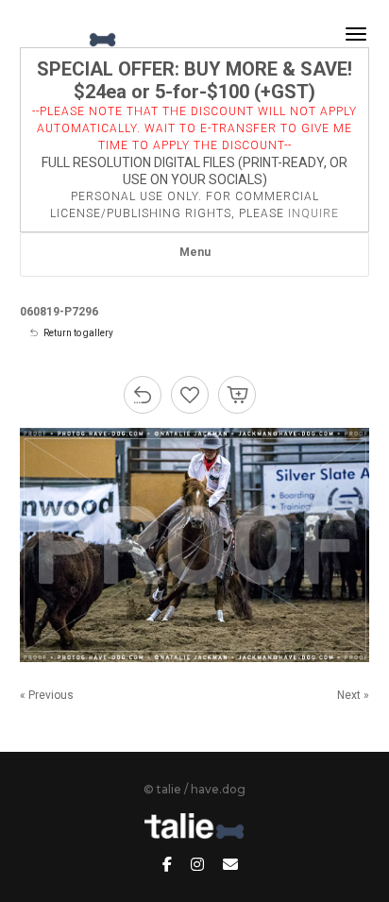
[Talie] (69, 34)
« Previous (47, 695)
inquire (313, 213)
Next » (353, 695)
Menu (195, 252)
